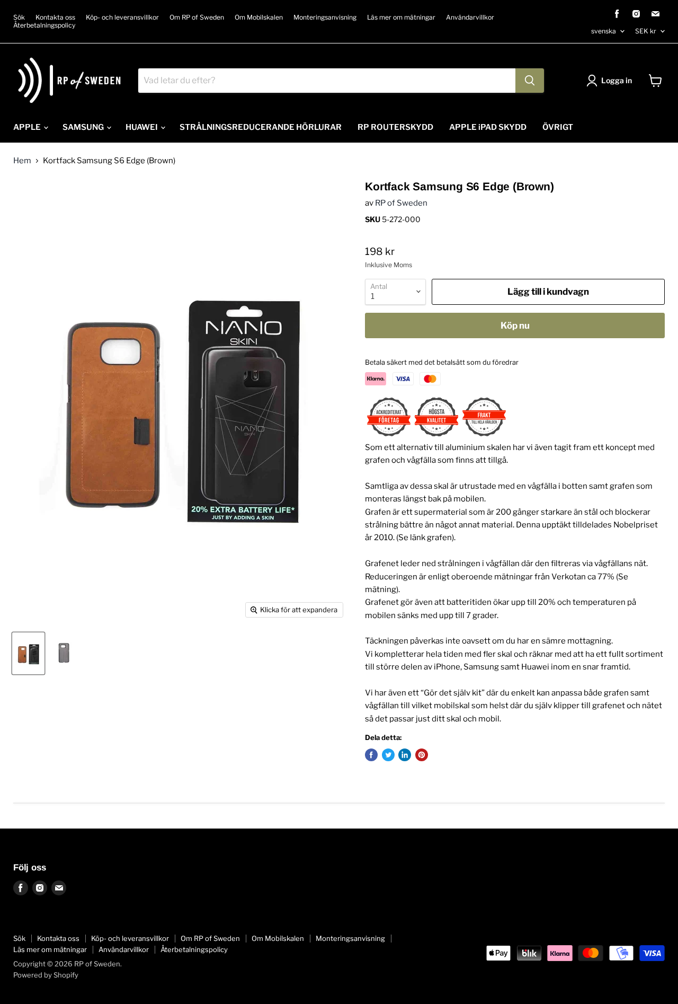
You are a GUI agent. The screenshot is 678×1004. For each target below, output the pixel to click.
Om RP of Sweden (197, 17)
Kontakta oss (55, 17)
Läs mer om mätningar (401, 17)
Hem (22, 160)
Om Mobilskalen (259, 17)
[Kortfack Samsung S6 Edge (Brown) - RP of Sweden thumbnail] (28, 653)
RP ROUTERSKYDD (395, 127)
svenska (603, 31)
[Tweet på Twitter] (388, 754)
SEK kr (645, 31)
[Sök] (529, 80)
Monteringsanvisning (324, 17)
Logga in (616, 80)
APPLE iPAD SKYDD (488, 127)
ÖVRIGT (557, 127)
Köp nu (515, 325)
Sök (19, 17)
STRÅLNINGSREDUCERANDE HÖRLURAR (261, 127)
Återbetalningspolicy (44, 25)
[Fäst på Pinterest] (421, 754)
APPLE (27, 127)
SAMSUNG (84, 127)
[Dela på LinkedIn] (404, 754)
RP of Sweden (401, 203)
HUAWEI (142, 127)
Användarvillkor (470, 17)
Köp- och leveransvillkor (122, 17)
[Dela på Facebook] (371, 754)
